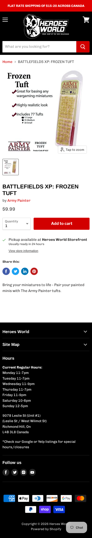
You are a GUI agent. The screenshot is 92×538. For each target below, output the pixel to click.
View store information (23, 251)
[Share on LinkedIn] (24, 271)
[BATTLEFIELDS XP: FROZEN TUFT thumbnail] (10, 167)
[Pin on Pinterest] (34, 271)
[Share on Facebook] (6, 271)
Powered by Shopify (46, 529)
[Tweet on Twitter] (15, 271)
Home (7, 62)
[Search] (83, 46)
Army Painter (18, 200)
